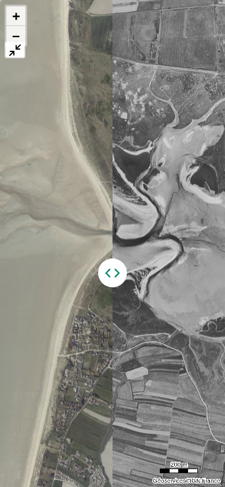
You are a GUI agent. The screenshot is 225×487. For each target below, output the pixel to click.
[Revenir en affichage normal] (15, 50)
